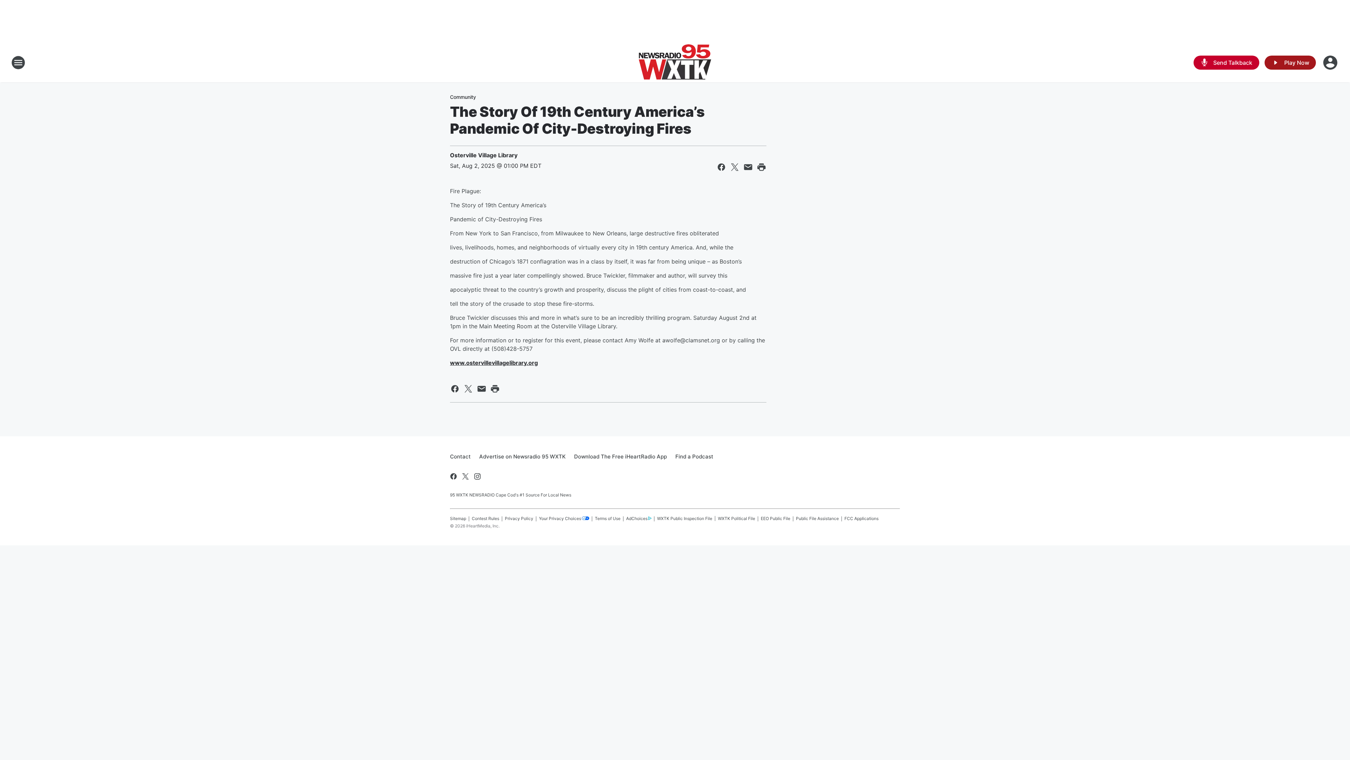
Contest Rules (485, 518)
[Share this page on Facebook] (721, 167)
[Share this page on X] (735, 167)
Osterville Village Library (484, 155)
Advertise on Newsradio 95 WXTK (522, 456)
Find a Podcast (694, 456)
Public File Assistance (817, 518)
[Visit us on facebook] (453, 476)
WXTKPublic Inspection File (684, 518)
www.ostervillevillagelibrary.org (494, 362)
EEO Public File (775, 518)
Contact (460, 456)
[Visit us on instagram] (477, 476)
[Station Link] (675, 62)
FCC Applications (861, 518)
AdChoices (637, 518)
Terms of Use (608, 518)
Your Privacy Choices (560, 518)
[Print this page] (761, 167)
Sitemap (458, 518)
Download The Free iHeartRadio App (620, 456)
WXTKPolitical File (736, 518)
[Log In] (1331, 63)
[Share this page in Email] (748, 167)
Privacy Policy (519, 518)
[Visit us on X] (465, 476)
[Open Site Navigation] (18, 63)
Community (463, 97)
